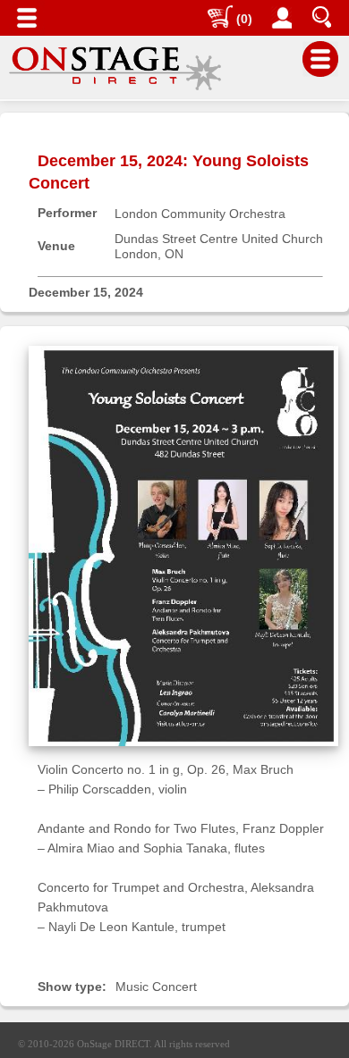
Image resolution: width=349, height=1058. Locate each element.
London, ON (149, 254)
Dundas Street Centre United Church (219, 238)
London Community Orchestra (200, 213)
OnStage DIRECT (113, 1043)
